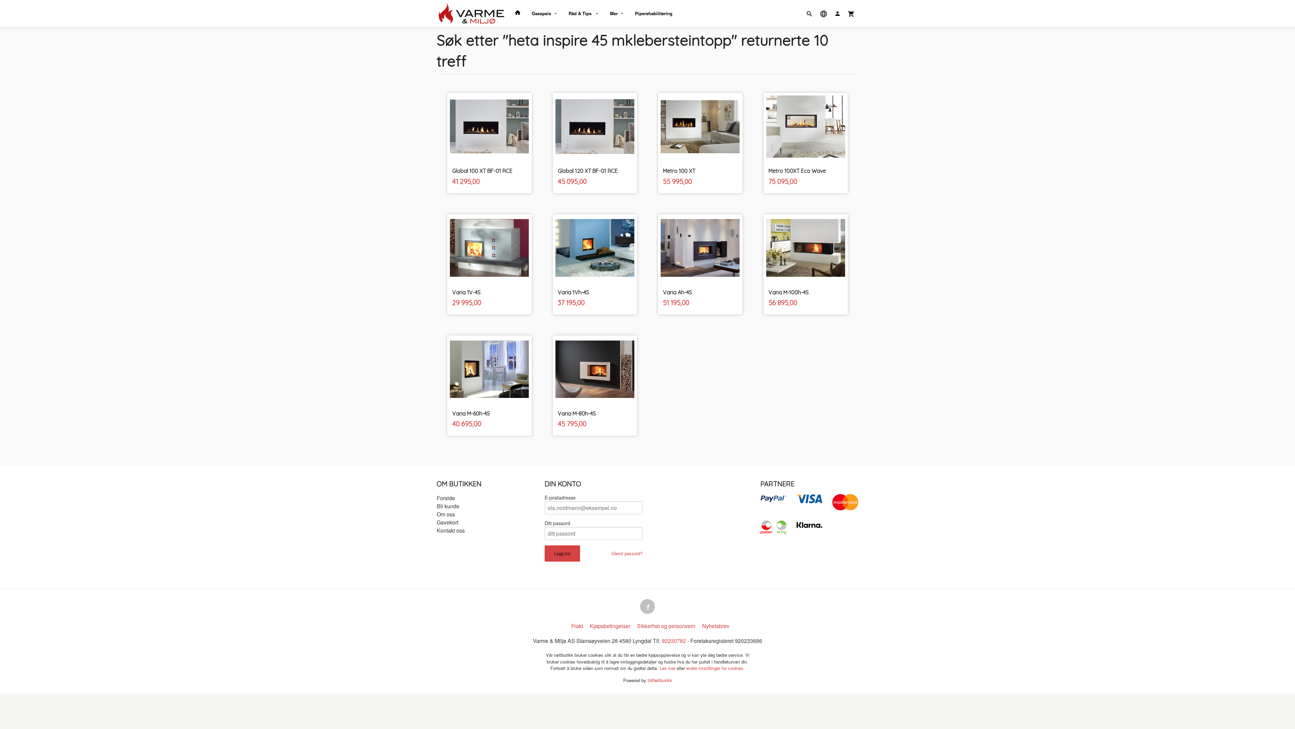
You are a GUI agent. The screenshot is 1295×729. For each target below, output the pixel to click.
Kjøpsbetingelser (610, 626)
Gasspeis (541, 13)
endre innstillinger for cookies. (715, 668)
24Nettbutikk (660, 680)
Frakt (577, 626)
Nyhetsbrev (715, 626)
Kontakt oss (451, 530)
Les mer (668, 668)
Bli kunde (448, 506)
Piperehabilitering (653, 13)
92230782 (674, 641)
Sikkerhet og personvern (666, 626)
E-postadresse (560, 497)
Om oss (446, 514)
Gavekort (447, 522)
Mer (614, 13)
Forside (446, 498)
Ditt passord (557, 523)
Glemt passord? (626, 553)
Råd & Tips (581, 13)
